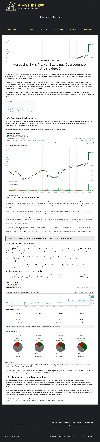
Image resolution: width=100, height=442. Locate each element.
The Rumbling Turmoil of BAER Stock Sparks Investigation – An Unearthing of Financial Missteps (35, 400)
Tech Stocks (43, 29)
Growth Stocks (59, 29)
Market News (28, 29)
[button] (92, 6)
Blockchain (88, 29)
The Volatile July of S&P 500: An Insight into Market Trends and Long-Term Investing (31, 398)
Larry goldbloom (45, 60)
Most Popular (12, 29)
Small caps (74, 29)
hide (16, 101)
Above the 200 (31, 5)
